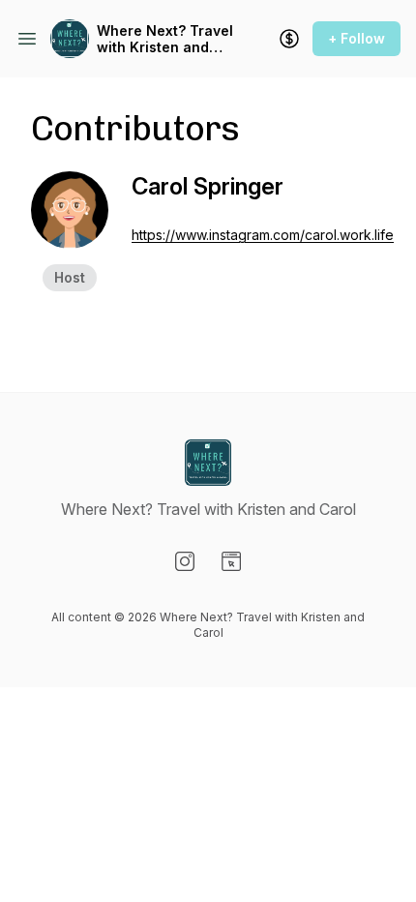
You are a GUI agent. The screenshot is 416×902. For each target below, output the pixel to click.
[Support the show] (289, 38)
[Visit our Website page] (231, 561)
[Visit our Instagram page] (184, 561)
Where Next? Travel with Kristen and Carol (165, 39)
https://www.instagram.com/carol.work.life (263, 234)
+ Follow (356, 38)
